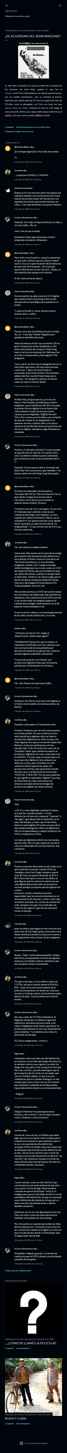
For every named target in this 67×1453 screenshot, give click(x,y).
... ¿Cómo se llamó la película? (30, 1343)
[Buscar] (60, 5)
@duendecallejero (22, 147)
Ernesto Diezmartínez (23, 217)
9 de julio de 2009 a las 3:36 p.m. (27, 711)
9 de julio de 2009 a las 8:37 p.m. (27, 853)
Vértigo (11, 11)
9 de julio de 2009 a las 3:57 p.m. (27, 791)
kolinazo (18, 628)
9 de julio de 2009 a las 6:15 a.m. (27, 283)
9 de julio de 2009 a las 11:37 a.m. (28, 620)
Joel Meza (39, 104)
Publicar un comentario (18, 1271)
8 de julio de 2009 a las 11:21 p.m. (28, 162)
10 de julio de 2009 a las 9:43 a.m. (28, 1004)
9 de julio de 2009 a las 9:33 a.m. (27, 436)
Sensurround (27, 131)
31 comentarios (23, 1348)
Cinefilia (17, 131)
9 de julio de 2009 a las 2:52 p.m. (27, 670)
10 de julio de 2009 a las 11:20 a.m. (28, 1240)
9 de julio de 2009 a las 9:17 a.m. (27, 386)
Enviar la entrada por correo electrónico (33, 127)
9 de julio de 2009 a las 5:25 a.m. (27, 244)
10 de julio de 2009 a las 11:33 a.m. (28, 1264)
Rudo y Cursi (15, 1418)
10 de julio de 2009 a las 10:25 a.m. (28, 1122)
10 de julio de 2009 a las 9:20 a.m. (28, 942)
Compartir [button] (9, 127)
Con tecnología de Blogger (36, 1443)
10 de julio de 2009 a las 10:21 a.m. (28, 1098)
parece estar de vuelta (16, 108)
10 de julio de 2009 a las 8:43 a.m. (28, 915)
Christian (18, 924)
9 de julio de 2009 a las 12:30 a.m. (28, 179)
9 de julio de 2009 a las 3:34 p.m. (27, 687)
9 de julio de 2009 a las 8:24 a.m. (27, 318)
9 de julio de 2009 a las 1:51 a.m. (27, 209)
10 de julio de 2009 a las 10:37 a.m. (28, 1169)
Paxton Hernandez (22, 291)
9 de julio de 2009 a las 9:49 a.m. (27, 478)
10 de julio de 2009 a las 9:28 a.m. (28, 968)
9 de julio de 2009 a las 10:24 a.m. (28, 534)
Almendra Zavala (21, 188)
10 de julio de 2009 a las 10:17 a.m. (28, 1045)
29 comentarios (23, 1423)
